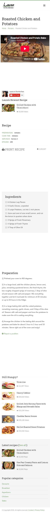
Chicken (5, 496)
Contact (31, 510)
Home (4, 28)
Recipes (11, 28)
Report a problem (10, 334)
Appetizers (6, 492)
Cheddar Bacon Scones (27, 416)
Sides (4, 501)
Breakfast (6, 488)
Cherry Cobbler (23, 393)
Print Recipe (15, 149)
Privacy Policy (39, 510)
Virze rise (21, 382)
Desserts (5, 484)
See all (23, 445)
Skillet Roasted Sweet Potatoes (31, 427)
